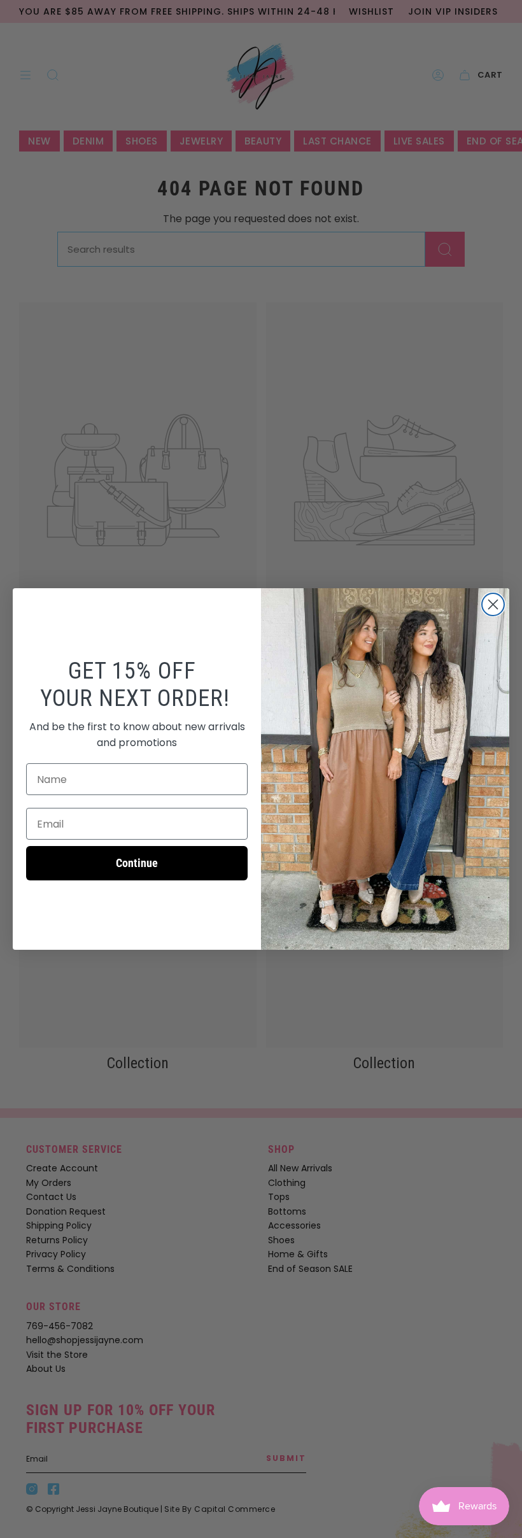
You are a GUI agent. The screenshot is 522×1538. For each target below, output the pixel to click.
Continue (137, 863)
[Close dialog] (493, 604)
